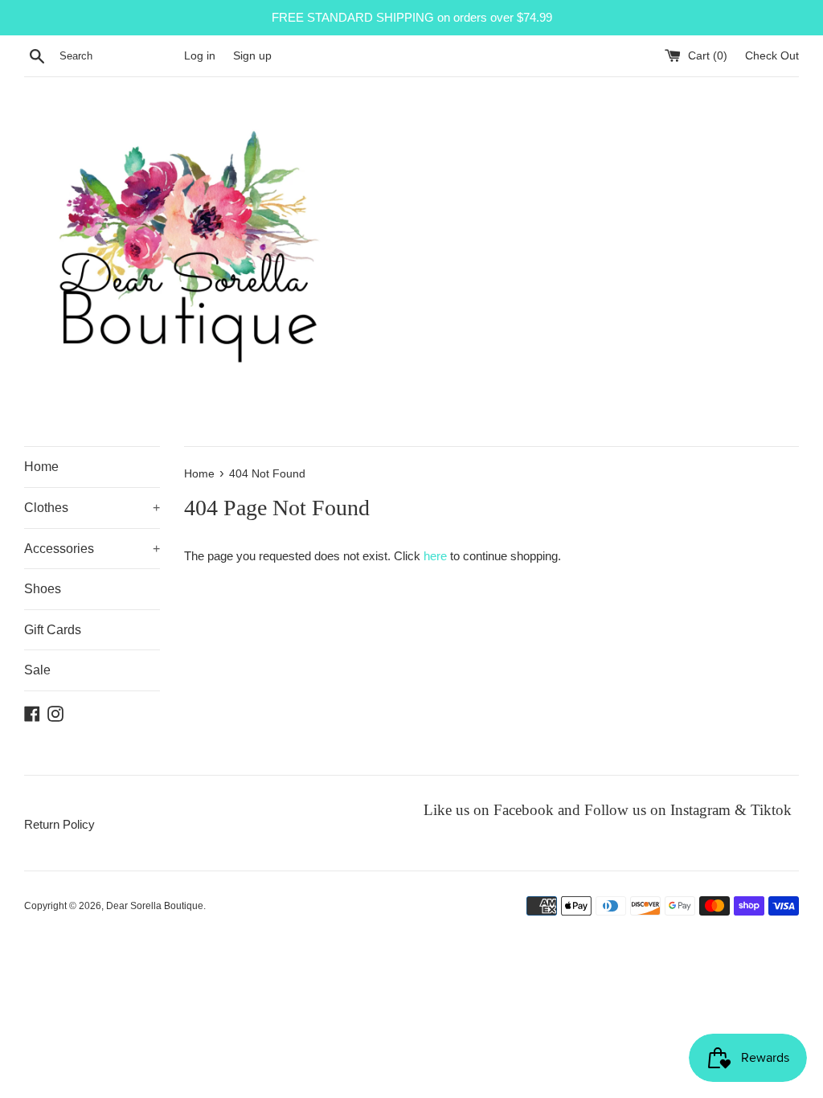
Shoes (42, 589)
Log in (199, 56)
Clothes (92, 507)
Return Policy (59, 824)
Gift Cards (52, 630)
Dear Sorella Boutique (154, 906)
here (435, 556)
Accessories (92, 548)
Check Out (772, 56)
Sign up (252, 56)
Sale (37, 670)
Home (41, 466)
